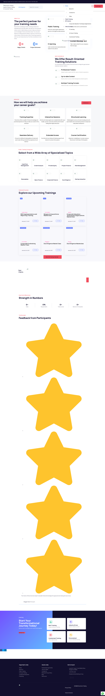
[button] (58, 279)
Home (66, 6)
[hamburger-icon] (92, 6)
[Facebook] (93, 1)
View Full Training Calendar (52, 257)
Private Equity (52, 165)
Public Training (69, 19)
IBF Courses (68, 21)
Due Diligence (66, 180)
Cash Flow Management (25, 164)
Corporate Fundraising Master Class (28, 244)
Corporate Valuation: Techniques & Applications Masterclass (75, 215)
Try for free (98, 6)
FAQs (70, 16)
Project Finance (66, 165)
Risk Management (80, 165)
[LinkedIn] (102, 1)
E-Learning (71, 29)
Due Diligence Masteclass (75, 243)
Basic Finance (39, 180)
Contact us (86, 103)
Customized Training (74, 37)
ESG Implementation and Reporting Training (29, 214)
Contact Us (72, 12)
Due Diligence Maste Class (52, 243)
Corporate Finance (52, 180)
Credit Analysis (38, 165)
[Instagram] (98, 1)
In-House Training (73, 33)
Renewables (24, 179)
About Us (71, 9)
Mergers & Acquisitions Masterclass (51, 214)
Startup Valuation (80, 179)
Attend (35, 220)
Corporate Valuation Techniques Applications (80, 23)
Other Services (69, 26)
